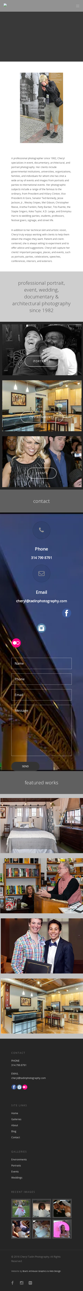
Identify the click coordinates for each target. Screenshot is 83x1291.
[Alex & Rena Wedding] (21, 1208)
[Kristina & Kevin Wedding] (41, 1208)
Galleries (16, 1119)
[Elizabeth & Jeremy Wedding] (41, 1229)
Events (15, 1171)
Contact (15, 1137)
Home (14, 1113)
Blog (13, 1131)
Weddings (16, 1177)
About (14, 1125)
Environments (19, 1159)
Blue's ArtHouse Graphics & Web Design (42, 1271)
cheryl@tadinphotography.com (41, 600)
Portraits (16, 1165)
